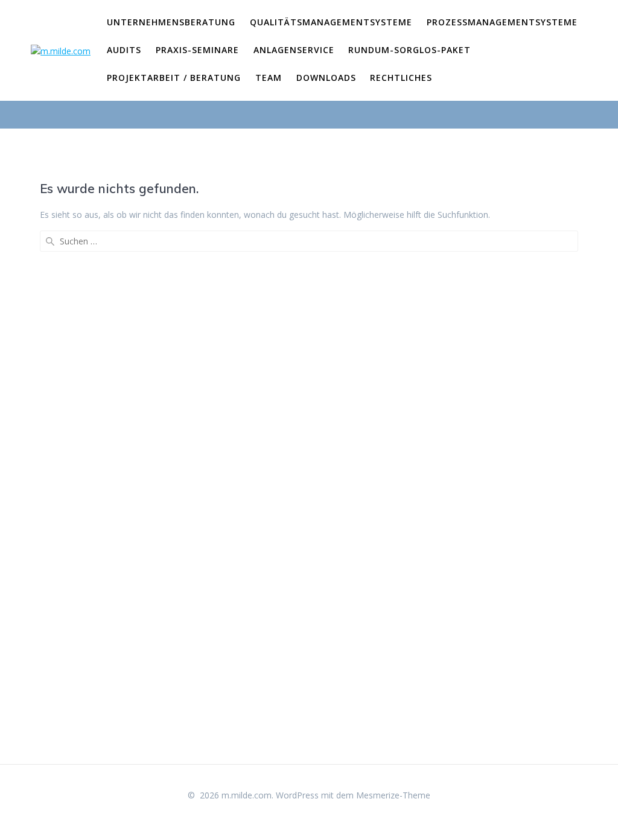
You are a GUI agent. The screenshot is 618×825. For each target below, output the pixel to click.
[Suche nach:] (309, 241)
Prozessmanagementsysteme (502, 22)
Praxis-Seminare (197, 50)
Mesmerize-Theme (393, 795)
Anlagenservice (293, 50)
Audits (124, 50)
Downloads (326, 77)
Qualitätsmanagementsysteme (331, 22)
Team (268, 77)
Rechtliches (401, 77)
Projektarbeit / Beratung (174, 77)
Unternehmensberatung (171, 22)
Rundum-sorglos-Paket (409, 50)
